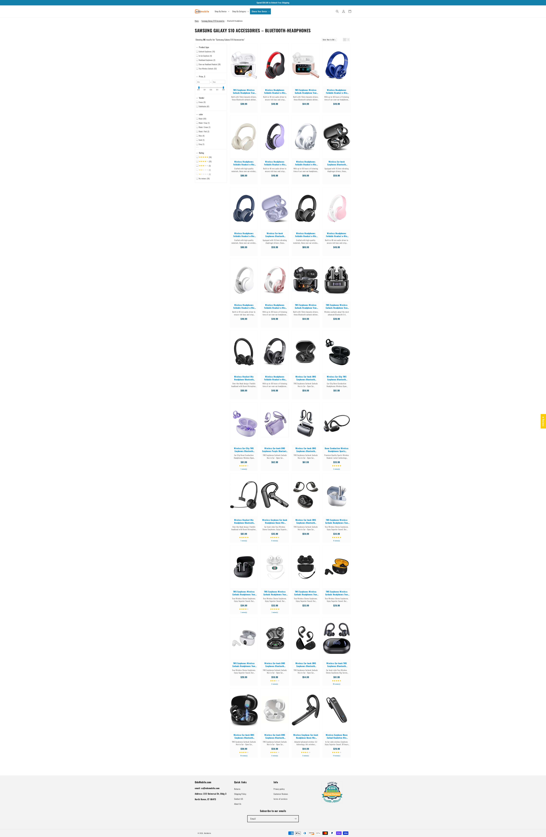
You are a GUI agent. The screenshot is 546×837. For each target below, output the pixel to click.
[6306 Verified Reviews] (332, 803)
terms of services (280, 798)
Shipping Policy (240, 793)
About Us (237, 803)
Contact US (238, 798)
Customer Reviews (281, 793)
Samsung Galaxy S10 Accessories (212, 21)
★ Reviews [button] (543, 421)
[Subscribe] (295, 818)
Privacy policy (279, 788)
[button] (221, 11)
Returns (237, 788)
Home (197, 21)
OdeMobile (207, 833)
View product (244, 67)
